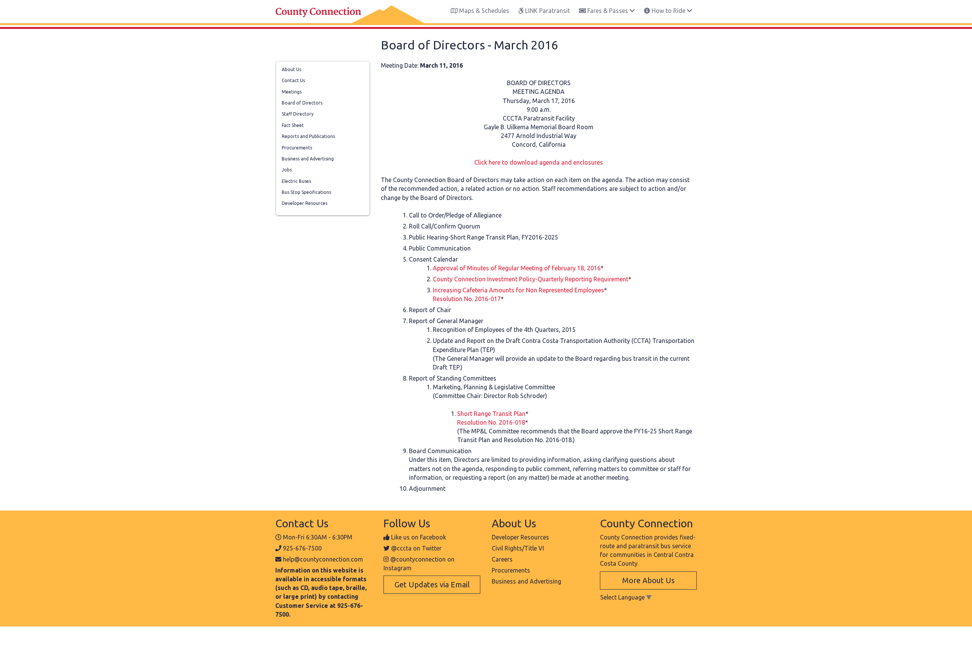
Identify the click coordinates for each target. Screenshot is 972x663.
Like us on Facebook (418, 537)
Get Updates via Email (432, 584)
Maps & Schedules (483, 10)
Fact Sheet (293, 125)
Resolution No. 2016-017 (467, 298)
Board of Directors (302, 102)
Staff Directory (298, 113)
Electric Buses (296, 181)
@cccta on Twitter (416, 548)
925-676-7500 (302, 548)
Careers (502, 559)
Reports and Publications (308, 136)
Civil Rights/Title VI (518, 548)
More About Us (648, 580)
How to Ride (668, 10)
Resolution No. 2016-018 (491, 422)
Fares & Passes (608, 10)
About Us (291, 69)
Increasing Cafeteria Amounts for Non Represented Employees (518, 290)
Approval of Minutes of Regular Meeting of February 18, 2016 (517, 268)
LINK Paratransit (547, 10)
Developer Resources (304, 203)
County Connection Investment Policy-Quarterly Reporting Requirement (530, 279)
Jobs (287, 169)
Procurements (297, 147)
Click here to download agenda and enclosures (538, 162)
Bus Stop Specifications (306, 192)
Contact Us (293, 80)
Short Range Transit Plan (491, 413)
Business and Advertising (308, 158)
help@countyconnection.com (323, 559)
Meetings (291, 91)
